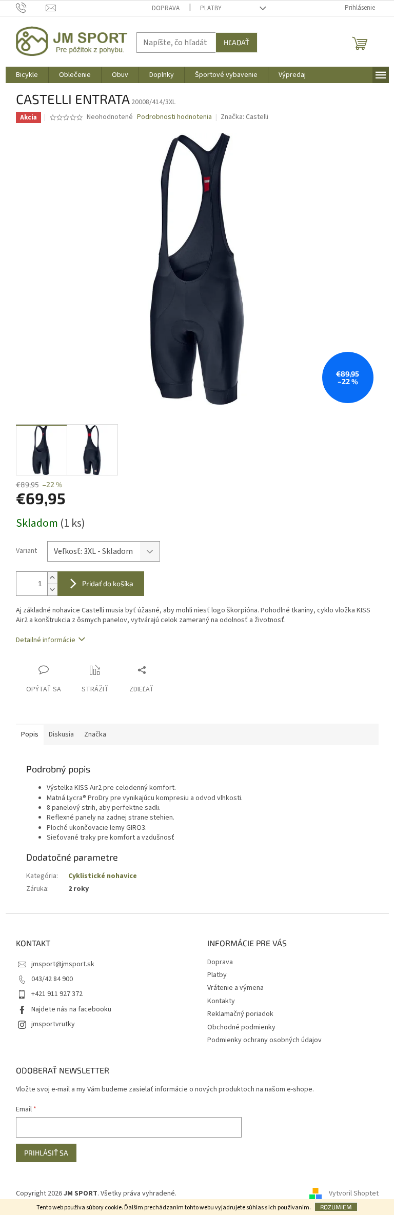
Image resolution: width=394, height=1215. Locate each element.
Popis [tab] (29, 734)
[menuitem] (27, 75)
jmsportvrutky (53, 1024)
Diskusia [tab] (61, 734)
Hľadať (236, 42)
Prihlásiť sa (46, 1152)
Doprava (166, 8)
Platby (211, 8)
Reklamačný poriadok (240, 1014)
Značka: (244, 117)
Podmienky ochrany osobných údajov (264, 1040)
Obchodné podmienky (241, 1027)
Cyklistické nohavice (102, 876)
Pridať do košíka (107, 583)
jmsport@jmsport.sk (62, 964)
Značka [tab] (95, 734)
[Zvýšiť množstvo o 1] (52, 578)
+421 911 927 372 (57, 994)
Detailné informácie (45, 640)
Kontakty (221, 1001)
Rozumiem (336, 1206)
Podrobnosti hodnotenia (174, 117)
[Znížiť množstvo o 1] (52, 589)
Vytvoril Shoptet (354, 1193)
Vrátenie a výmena (235, 988)
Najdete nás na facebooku (71, 1009)
